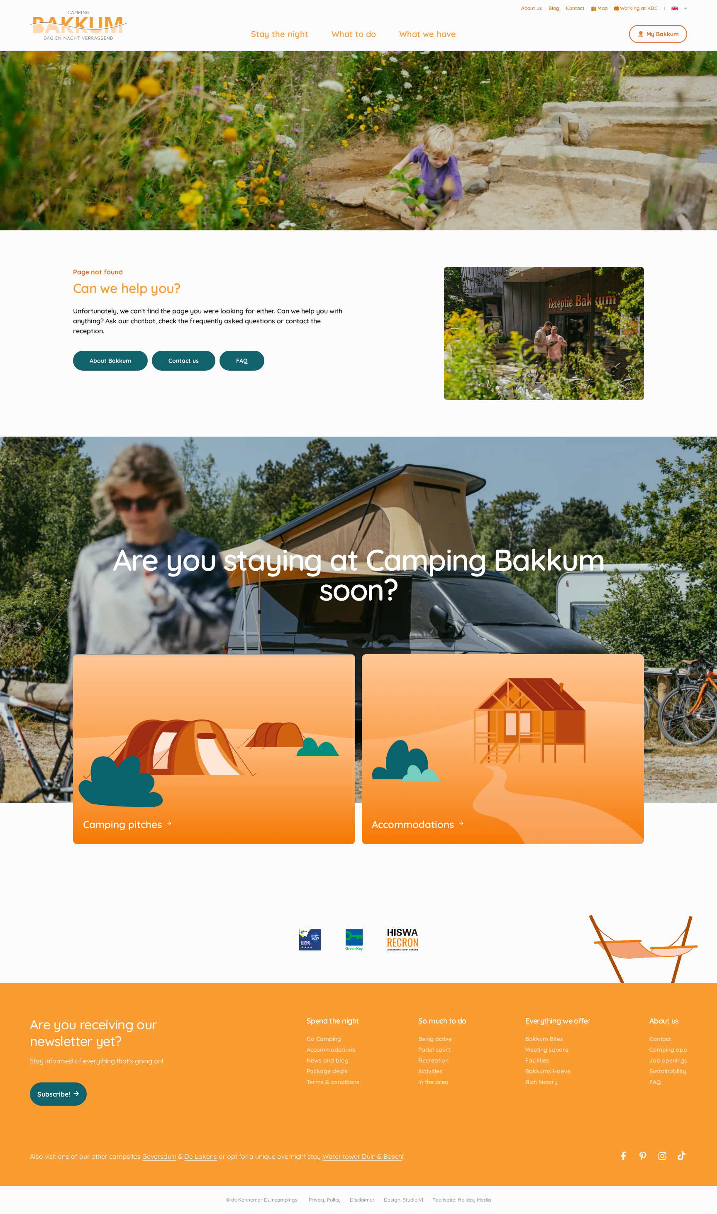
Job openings (668, 1060)
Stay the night (279, 34)
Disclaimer (362, 1200)
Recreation (433, 1060)
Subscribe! (53, 1094)
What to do (354, 34)
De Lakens (200, 1156)
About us (531, 8)
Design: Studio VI (403, 1200)
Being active (435, 1039)
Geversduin (159, 1156)
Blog (554, 8)
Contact (575, 8)
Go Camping (324, 1039)
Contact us (183, 360)
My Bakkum (662, 34)
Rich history (541, 1082)
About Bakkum (110, 360)
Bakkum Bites (544, 1039)
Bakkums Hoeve (548, 1071)
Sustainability (667, 1071)
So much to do (442, 1021)
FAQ (242, 360)
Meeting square (546, 1050)
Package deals (327, 1071)
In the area (433, 1082)
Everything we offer (557, 1021)
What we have (427, 34)
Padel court (434, 1050)
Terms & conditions (333, 1082)
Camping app (668, 1050)
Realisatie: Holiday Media (461, 1200)
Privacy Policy (325, 1200)
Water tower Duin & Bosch (362, 1156)
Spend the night (333, 1021)
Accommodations (331, 1050)
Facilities (537, 1060)
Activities (430, 1071)
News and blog (328, 1060)
